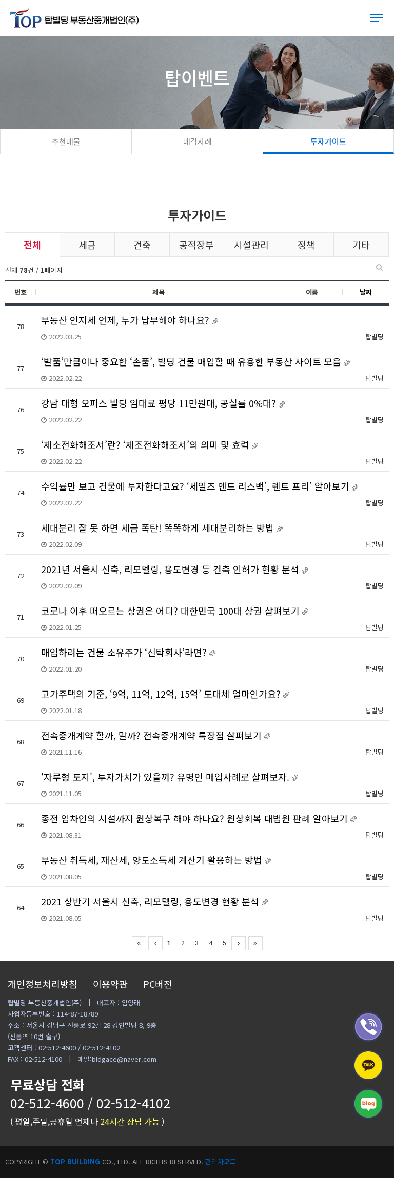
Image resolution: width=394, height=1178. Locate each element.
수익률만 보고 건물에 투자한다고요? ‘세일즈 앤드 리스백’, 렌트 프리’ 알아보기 (196, 486)
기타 (361, 244)
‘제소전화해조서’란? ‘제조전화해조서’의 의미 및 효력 (146, 444)
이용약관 (110, 983)
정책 (306, 244)
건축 (142, 244)
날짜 (366, 292)
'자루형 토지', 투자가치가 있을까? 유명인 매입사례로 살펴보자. (166, 776)
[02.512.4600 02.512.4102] (368, 1026)
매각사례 (197, 141)
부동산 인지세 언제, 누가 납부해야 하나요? (126, 320)
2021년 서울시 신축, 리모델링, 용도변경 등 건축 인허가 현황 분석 (171, 569)
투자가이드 (328, 141)
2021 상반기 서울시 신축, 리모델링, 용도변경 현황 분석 (151, 901)
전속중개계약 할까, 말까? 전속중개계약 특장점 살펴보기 (152, 735)
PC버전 (157, 983)
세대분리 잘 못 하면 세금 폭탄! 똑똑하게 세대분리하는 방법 (159, 527)
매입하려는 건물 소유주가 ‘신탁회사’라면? (125, 652)
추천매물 (66, 141)
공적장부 (196, 244)
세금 (87, 244)
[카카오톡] (368, 1065)
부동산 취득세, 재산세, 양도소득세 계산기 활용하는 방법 (153, 859)
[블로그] (368, 1103)
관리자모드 (220, 1161)
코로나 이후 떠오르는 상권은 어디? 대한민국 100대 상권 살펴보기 (171, 610)
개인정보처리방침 (42, 983)
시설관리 (251, 244)
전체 (32, 244)
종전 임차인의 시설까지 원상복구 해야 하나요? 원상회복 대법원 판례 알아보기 (195, 818)
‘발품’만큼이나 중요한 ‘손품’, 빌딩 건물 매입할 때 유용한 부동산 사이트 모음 (192, 361)
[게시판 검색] (379, 267)
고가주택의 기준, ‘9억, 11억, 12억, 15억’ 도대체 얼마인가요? (162, 693)
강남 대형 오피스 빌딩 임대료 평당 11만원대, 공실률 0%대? (160, 403)
